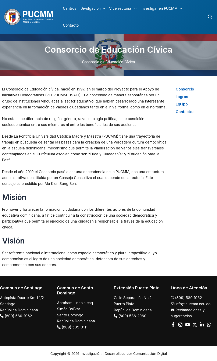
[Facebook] (173, 324)
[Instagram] (180, 324)
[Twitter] (194, 324)
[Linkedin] (202, 324)
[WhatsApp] (209, 324)
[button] (103, 8)
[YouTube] (187, 324)
